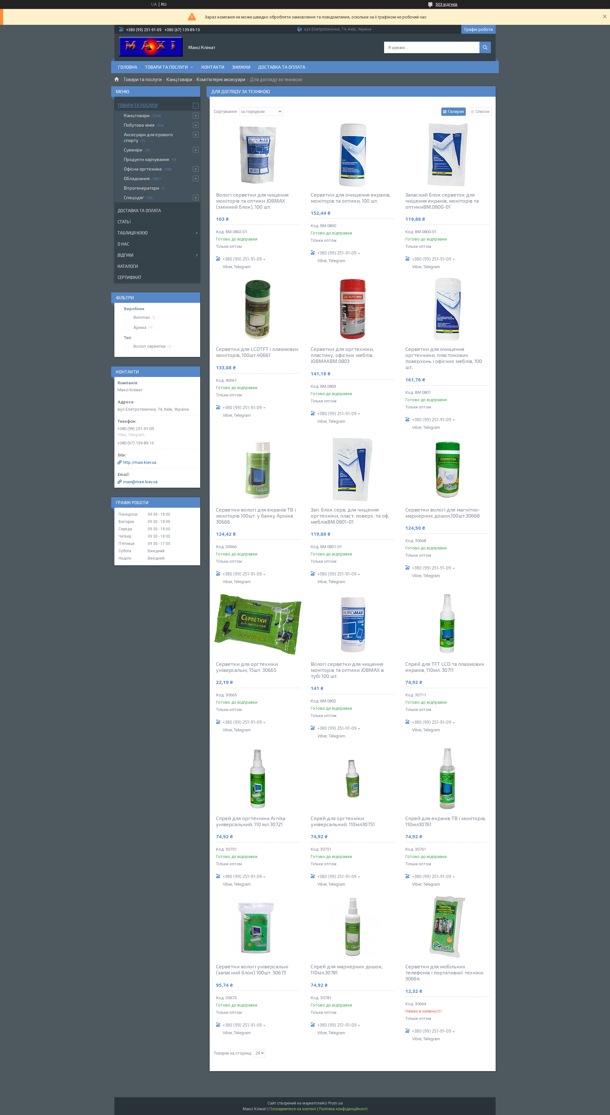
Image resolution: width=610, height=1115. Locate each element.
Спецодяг (134, 197)
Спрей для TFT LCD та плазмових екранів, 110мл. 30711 (445, 667)
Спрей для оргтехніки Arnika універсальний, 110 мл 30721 (250, 821)
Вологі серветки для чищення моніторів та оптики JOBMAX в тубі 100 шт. (347, 670)
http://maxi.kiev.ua (139, 462)
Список (483, 111)
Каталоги (128, 266)
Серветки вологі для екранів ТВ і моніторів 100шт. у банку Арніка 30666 (256, 515)
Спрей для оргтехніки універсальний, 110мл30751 (343, 821)
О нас (123, 244)
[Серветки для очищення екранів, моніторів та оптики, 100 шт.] (353, 155)
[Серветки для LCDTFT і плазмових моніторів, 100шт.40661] (258, 309)
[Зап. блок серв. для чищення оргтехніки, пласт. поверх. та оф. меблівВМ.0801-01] (353, 470)
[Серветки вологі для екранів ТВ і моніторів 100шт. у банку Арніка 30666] (258, 470)
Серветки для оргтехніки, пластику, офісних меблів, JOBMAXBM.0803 (342, 355)
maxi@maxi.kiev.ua (140, 481)
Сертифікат (129, 277)
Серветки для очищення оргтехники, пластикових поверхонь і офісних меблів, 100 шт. (443, 358)
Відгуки (125, 255)
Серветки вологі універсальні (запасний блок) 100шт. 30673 (252, 969)
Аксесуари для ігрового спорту (148, 137)
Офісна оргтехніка (143, 168)
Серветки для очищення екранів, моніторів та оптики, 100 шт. (350, 198)
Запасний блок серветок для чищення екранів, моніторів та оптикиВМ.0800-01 (442, 201)
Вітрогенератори (141, 188)
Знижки (241, 67)
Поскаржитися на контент (292, 1109)
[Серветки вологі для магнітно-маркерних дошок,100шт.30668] (447, 470)
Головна (127, 67)
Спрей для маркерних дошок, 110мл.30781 (347, 969)
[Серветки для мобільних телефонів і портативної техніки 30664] (447, 926)
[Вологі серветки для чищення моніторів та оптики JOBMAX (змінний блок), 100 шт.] (258, 155)
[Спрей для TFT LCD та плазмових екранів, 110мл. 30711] (447, 624)
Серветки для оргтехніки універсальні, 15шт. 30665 (247, 667)
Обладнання (137, 178)
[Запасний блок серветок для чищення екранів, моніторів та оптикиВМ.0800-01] (447, 155)
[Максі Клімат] (151, 47)
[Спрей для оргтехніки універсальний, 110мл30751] (353, 778)
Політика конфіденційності (343, 1109)
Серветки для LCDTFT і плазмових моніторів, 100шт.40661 (257, 352)
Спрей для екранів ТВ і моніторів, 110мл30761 (445, 821)
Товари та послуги (166, 67)
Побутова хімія (139, 125)
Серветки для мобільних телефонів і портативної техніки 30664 (444, 972)
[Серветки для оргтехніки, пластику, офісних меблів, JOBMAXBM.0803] (353, 309)
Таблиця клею (133, 232)
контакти (212, 67)
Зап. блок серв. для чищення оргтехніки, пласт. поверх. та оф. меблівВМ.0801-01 (350, 515)
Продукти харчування (146, 159)
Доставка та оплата (281, 67)
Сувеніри (133, 149)
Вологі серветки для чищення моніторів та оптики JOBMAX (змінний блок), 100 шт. (252, 201)
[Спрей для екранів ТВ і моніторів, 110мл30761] (447, 778)
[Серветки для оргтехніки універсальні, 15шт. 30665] (258, 624)
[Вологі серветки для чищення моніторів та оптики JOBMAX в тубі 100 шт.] (353, 624)
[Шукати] (485, 47)
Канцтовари (179, 79)
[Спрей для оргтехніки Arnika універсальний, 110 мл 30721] (258, 778)
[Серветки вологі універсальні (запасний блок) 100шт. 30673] (258, 926)
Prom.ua (335, 1103)
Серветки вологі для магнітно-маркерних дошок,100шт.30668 (442, 512)
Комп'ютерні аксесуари (221, 79)
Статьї (124, 221)
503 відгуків (447, 4)
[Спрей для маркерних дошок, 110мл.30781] (353, 926)
